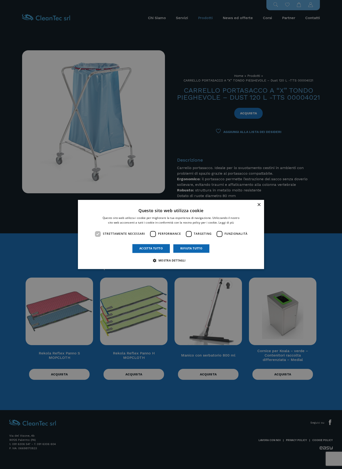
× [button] (259, 205)
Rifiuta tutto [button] (191, 248)
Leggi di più (226, 223)
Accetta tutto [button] (151, 248)
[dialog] (171, 234)
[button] (170, 260)
